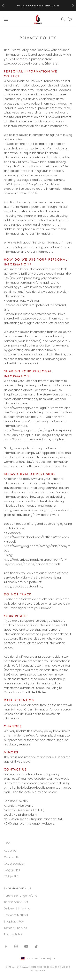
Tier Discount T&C (16, 902)
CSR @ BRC (11, 876)
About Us (10, 851)
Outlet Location (14, 864)
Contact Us (11, 857)
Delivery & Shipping (17, 908)
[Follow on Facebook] (6, 946)
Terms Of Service (15, 928)
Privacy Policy (13, 934)
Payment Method (16, 915)
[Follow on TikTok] (36, 946)
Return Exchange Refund (20, 896)
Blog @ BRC (12, 870)
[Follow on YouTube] (26, 946)
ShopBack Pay (14, 921)
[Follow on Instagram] (16, 946)
